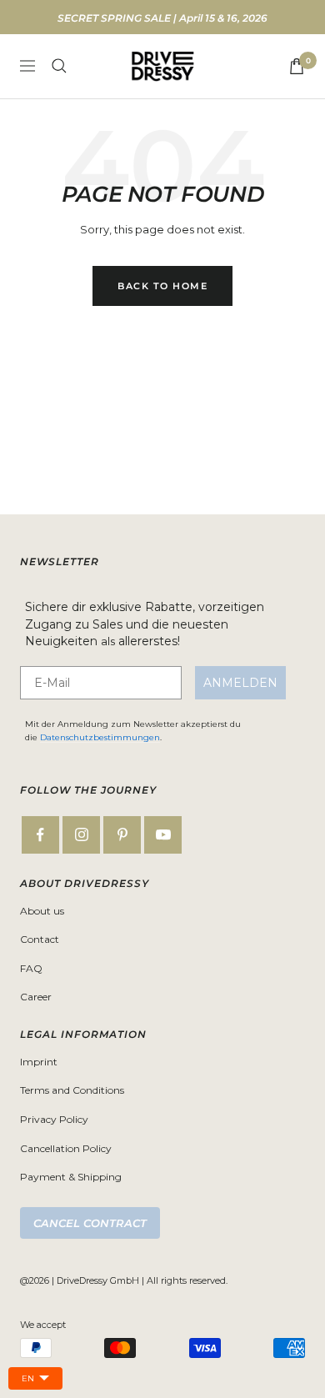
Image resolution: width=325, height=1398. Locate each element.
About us (42, 910)
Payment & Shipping (71, 1176)
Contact (39, 939)
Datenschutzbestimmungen (100, 737)
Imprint (39, 1061)
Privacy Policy (54, 1119)
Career (36, 996)
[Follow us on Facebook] (40, 835)
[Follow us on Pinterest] (122, 835)
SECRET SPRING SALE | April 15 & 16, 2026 (163, 18)
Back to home (163, 286)
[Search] (59, 65)
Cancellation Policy (66, 1148)
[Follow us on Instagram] (81, 835)
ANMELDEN (240, 682)
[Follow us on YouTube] (163, 835)
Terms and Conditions (72, 1090)
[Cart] (296, 66)
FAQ (31, 968)
